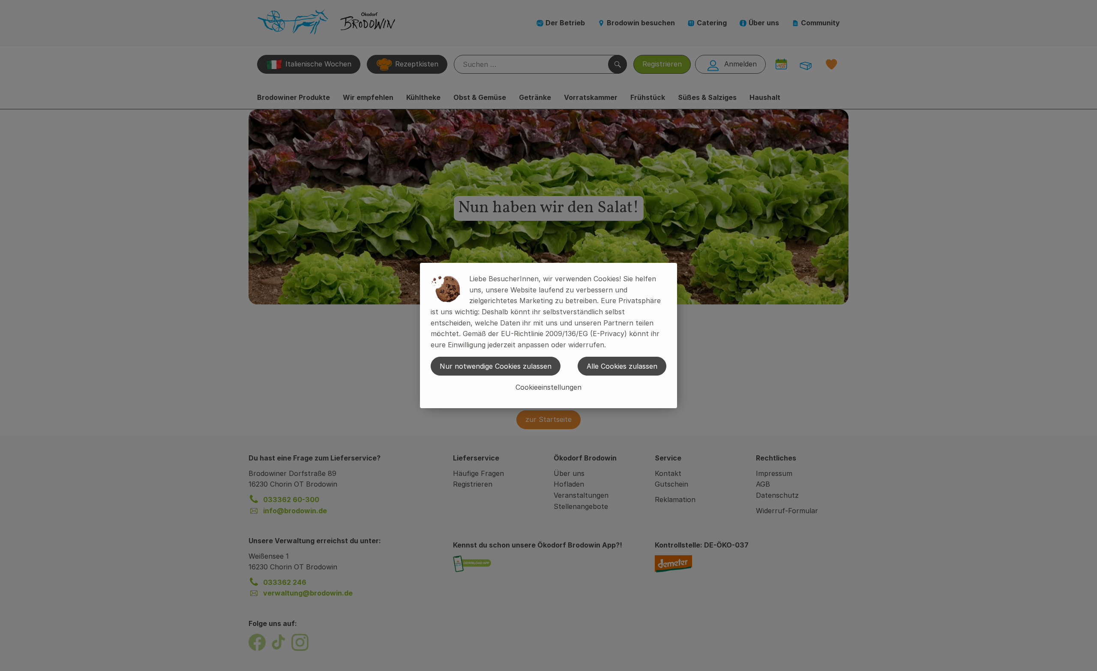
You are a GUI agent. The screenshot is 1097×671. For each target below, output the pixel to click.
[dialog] (548, 335)
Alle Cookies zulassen (622, 366)
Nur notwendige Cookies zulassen (495, 366)
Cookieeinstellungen (548, 387)
